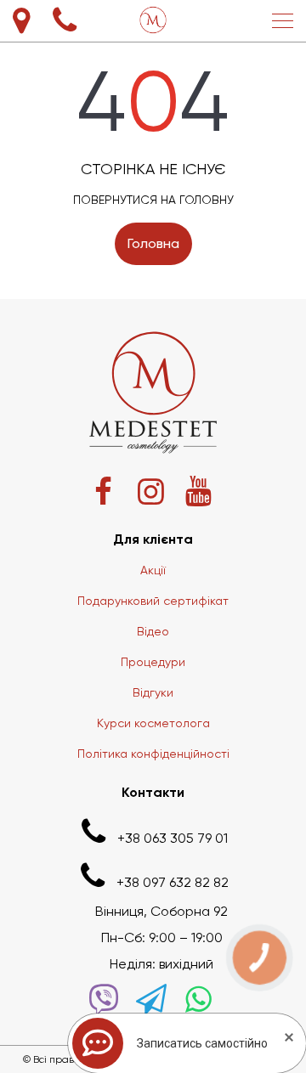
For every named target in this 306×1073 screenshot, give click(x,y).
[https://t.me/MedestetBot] (151, 999)
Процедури (153, 662)
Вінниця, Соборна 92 (161, 911)
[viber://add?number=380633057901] (103, 999)
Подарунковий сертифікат (153, 600)
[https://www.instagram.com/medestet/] (151, 491)
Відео (153, 631)
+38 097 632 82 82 (172, 882)
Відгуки (153, 692)
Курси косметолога (153, 723)
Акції (153, 570)
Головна (153, 243)
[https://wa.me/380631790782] (199, 999)
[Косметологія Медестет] (153, 21)
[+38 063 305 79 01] (64, 21)
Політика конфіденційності (153, 753)
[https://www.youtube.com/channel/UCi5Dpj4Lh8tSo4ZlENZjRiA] (199, 491)
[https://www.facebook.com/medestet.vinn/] (103, 491)
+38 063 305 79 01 (172, 838)
